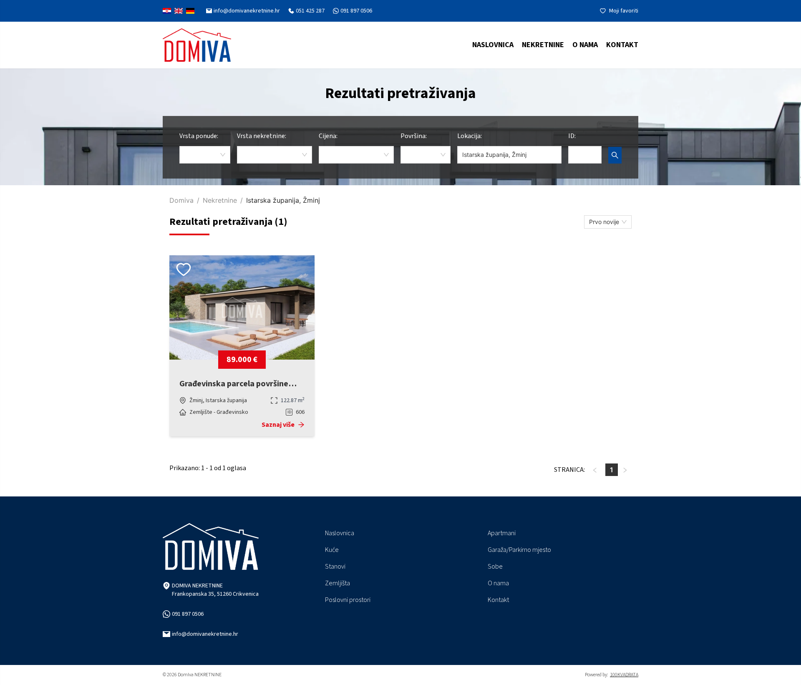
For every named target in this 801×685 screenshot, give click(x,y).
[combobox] (204, 154)
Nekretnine (220, 200)
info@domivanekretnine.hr (205, 634)
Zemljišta (337, 583)
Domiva (181, 200)
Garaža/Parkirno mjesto (519, 549)
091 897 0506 (188, 614)
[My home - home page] (197, 45)
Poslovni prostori (347, 599)
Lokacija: (469, 136)
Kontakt (622, 45)
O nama (585, 45)
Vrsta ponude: (198, 136)
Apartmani (502, 533)
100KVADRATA (624, 675)
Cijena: (328, 136)
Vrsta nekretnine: (261, 136)
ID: (572, 136)
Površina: (413, 136)
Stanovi (335, 566)
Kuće (332, 549)
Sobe (495, 566)
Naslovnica (493, 45)
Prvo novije (604, 221)
